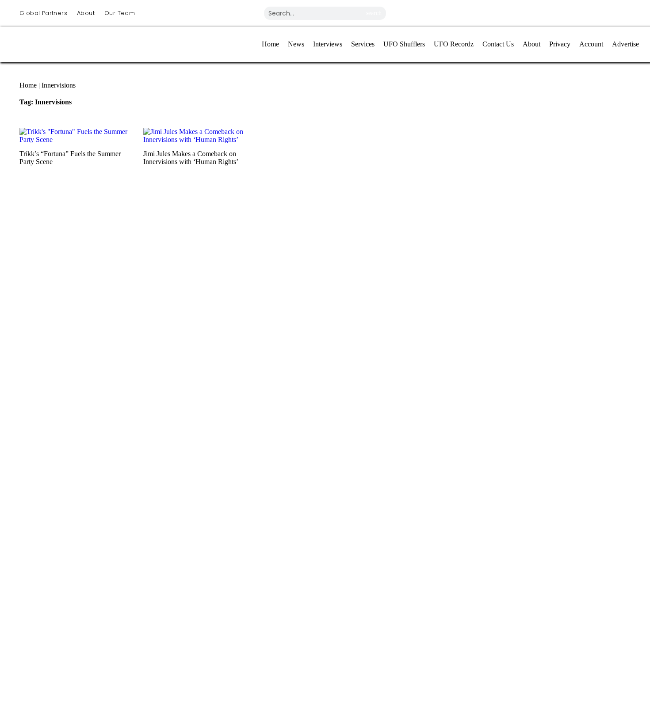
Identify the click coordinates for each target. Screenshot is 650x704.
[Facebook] (521, 12)
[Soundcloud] (619, 12)
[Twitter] (554, 12)
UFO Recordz (454, 44)
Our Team (119, 13)
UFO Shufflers (404, 44)
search (374, 13)
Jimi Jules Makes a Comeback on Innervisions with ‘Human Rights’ (190, 157)
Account (591, 44)
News (296, 44)
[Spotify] (587, 12)
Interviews (327, 44)
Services (363, 44)
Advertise (625, 44)
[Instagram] (489, 12)
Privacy (559, 44)
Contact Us (498, 44)
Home (270, 44)
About (86, 13)
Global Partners (43, 13)
